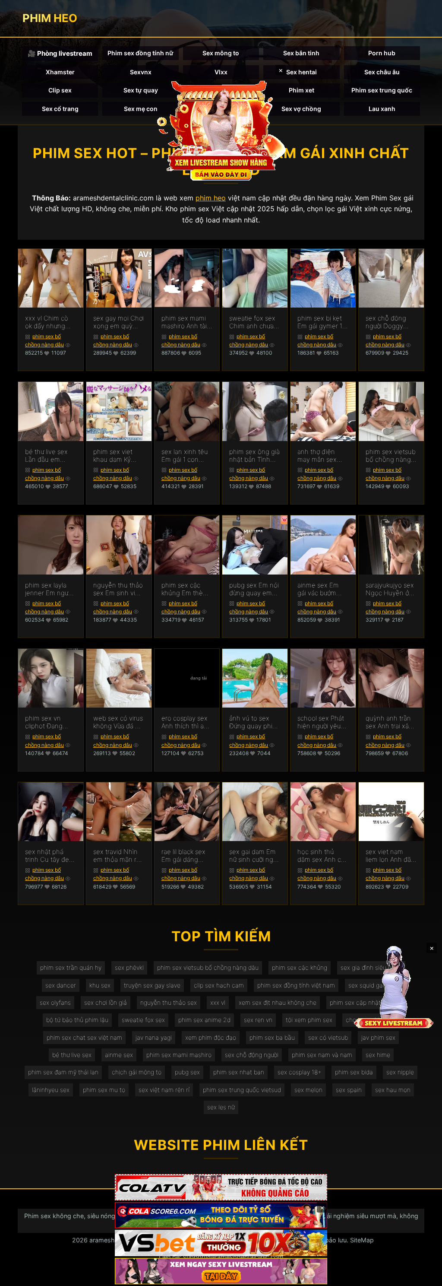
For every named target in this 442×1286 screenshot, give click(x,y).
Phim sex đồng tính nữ (140, 53)
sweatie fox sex (143, 1019)
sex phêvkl (129, 967)
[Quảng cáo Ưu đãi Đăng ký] (221, 1215)
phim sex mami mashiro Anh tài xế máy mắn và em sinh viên (184, 322)
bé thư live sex (72, 1054)
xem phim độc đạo (210, 1037)
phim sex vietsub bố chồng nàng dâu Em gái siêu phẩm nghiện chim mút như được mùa (391, 456)
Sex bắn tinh (301, 53)
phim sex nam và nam (322, 1054)
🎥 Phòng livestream (60, 53)
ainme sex (119, 1054)
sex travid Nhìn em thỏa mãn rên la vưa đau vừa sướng (118, 856)
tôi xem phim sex (309, 1019)
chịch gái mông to (136, 1072)
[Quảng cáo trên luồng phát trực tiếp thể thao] (221, 1271)
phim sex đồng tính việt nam (296, 985)
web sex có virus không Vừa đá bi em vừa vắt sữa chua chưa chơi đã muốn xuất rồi (118, 722)
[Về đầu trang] (423, 1275)
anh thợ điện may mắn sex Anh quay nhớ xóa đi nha (317, 456)
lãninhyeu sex (50, 1089)
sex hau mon (392, 1089)
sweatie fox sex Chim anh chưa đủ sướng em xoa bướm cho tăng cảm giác (254, 322)
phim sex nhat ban (238, 1072)
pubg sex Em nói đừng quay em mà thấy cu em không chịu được (254, 589)
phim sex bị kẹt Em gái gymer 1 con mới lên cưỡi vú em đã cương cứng (321, 322)
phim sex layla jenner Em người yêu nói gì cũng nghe (49, 589)
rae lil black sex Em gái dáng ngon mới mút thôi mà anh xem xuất (186, 856)
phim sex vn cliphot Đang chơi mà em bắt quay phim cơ (47, 722)
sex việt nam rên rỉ (164, 1089)
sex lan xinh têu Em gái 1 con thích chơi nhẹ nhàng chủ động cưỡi (186, 456)
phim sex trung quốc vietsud (242, 1089)
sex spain (349, 1089)
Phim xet (301, 90)
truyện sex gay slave (152, 985)
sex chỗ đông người (251, 1054)
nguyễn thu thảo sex (168, 1002)
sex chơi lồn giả (105, 1002)
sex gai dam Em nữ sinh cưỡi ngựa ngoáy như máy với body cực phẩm (254, 856)
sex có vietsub (328, 1037)
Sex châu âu (382, 72)
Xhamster (60, 72)
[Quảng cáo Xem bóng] (221, 1187)
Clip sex (60, 90)
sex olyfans (55, 1002)
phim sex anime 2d (204, 1019)
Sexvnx (141, 72)
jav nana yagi (154, 1037)
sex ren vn (258, 1019)
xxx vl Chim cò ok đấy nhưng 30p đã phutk (46, 322)
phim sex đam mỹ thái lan (63, 1072)
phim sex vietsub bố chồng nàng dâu (208, 967)
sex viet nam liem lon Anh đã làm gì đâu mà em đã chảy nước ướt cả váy (391, 856)
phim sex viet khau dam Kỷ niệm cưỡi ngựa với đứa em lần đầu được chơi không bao (115, 456)
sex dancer (60, 985)
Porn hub (381, 53)
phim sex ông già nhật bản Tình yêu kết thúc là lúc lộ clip (254, 456)
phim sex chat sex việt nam (84, 1037)
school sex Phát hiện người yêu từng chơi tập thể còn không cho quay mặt (322, 722)
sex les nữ (221, 1107)
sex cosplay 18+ (300, 1072)
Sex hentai (301, 72)
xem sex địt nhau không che (277, 1002)
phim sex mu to (104, 1089)
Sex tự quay (140, 90)
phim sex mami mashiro (179, 1054)
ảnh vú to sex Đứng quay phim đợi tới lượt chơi (253, 722)
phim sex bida (354, 1072)
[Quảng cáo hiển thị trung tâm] (221, 129)
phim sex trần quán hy (70, 967)
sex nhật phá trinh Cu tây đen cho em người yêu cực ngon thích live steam (49, 856)
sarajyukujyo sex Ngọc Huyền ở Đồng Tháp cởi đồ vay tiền (390, 589)
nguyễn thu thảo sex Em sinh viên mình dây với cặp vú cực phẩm (118, 589)
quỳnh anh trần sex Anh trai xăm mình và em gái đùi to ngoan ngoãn (390, 722)
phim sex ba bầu (272, 1037)
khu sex (99, 985)
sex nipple (400, 1072)
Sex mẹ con (141, 108)
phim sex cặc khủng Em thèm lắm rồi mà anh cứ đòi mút (184, 589)
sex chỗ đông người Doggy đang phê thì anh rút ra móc (391, 322)
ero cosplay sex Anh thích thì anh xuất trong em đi (186, 722)
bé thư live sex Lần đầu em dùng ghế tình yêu (46, 456)
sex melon (308, 1089)
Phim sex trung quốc (381, 90)
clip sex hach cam (219, 985)
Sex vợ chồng (301, 108)
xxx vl (217, 1002)
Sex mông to (220, 53)
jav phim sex (378, 1037)
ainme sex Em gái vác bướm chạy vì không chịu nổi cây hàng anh (318, 589)
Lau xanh (382, 108)
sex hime (378, 1054)
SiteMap (362, 1240)
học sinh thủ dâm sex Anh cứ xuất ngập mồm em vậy (320, 856)
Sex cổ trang (60, 108)
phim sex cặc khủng (299, 967)
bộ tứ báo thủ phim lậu (77, 1019)
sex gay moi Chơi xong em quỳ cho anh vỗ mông (118, 322)
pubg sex (187, 1072)
